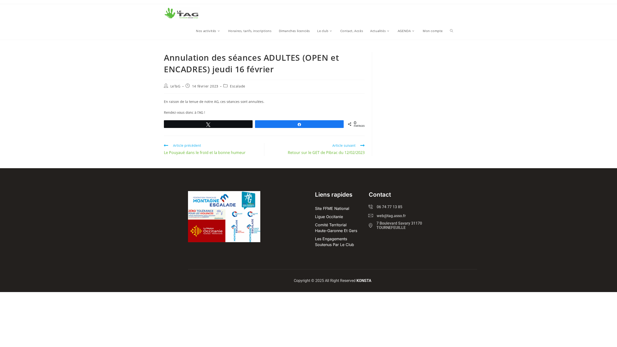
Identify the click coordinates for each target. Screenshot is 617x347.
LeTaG (175, 86)
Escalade (237, 86)
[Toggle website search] (451, 31)
